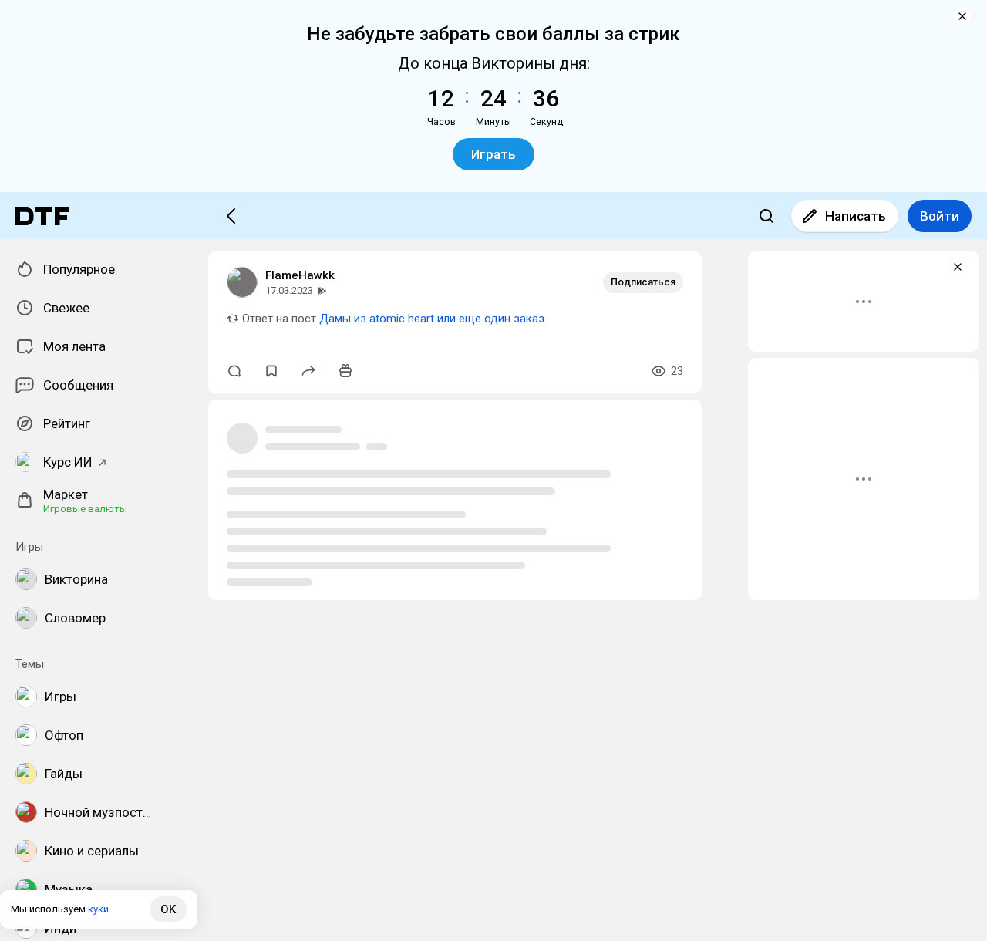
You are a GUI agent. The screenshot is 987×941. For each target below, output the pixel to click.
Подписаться (643, 282)
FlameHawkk (300, 275)
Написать (855, 216)
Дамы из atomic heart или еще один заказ (431, 318)
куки (98, 909)
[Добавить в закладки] (271, 371)
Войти (939, 216)
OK (168, 909)
